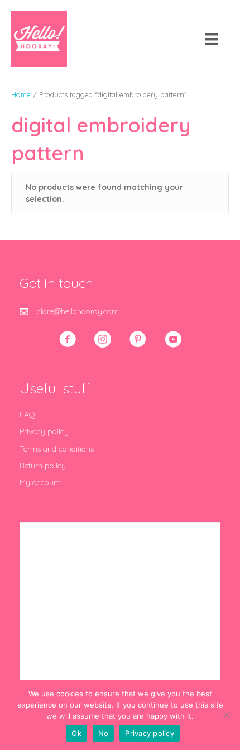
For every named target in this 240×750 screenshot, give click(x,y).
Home (21, 94)
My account (40, 482)
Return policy (43, 466)
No (103, 733)
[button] (67, 339)
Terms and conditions (57, 449)
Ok (76, 733)
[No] (226, 714)
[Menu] (211, 39)
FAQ (27, 415)
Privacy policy (44, 431)
